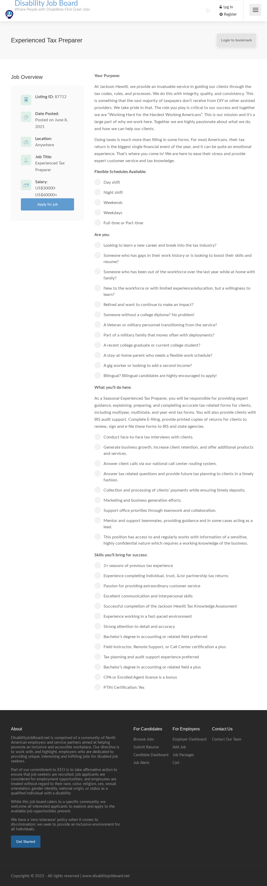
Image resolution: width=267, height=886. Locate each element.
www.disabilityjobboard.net (106, 876)
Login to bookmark (236, 40)
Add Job (179, 747)
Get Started (25, 841)
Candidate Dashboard (151, 755)
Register (230, 14)
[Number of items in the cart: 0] (208, 10)
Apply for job (47, 204)
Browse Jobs (144, 739)
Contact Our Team (226, 739)
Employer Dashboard (190, 739)
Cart (176, 763)
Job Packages (183, 755)
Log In (227, 7)
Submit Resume (146, 747)
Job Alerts (141, 763)
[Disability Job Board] (9, 11)
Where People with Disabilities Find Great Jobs (52, 9)
